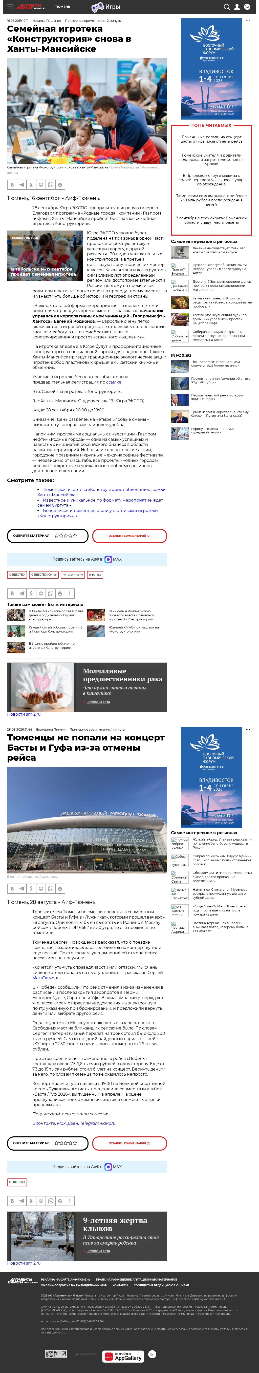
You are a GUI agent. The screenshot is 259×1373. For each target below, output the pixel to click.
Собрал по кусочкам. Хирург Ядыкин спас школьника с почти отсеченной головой (222, 860)
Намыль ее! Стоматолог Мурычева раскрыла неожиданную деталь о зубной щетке (220, 894)
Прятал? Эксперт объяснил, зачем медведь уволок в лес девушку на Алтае (220, 269)
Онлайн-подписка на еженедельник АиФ (74, 1285)
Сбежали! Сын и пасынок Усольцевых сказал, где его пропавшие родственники (222, 877)
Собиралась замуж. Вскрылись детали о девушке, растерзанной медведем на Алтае (219, 336)
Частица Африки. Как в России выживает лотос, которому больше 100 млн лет (220, 927)
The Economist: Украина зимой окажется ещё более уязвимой (215, 363)
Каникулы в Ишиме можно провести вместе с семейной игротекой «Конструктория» (131, 615)
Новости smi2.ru (24, 714)
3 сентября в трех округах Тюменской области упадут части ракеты (211, 220)
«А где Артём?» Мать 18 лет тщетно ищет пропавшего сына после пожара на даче (220, 910)
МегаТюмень (45, 978)
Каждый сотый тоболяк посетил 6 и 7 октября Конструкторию (55, 629)
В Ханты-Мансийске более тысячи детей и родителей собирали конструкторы (56, 615)
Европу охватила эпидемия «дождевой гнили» (212, 430)
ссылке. (114, 382)
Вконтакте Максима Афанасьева (32, 877)
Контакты (120, 1285)
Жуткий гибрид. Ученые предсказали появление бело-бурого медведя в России (222, 843)
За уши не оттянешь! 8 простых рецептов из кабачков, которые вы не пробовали (222, 302)
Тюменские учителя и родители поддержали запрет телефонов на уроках (211, 159)
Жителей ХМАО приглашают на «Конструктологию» (134, 629)
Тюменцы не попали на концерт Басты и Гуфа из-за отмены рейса (212, 139)
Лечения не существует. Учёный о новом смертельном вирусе (219, 250)
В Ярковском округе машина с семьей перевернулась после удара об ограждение (212, 180)
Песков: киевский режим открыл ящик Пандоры (217, 397)
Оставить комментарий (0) (129, 536)
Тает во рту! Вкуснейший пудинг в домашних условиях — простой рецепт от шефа (220, 319)
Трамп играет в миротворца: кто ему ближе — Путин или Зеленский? (220, 413)
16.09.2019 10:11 (17, 21)
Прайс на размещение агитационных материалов (136, 1279)
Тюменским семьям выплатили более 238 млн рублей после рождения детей (211, 200)
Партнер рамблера (85, 1354)
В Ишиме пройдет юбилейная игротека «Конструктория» (52, 646)
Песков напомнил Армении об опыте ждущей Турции (220, 380)
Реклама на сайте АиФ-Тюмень (65, 1279)
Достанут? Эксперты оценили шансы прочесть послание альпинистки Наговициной (222, 286)
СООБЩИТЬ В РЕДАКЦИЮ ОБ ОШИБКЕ (161, 1285)
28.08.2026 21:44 (19, 729)
